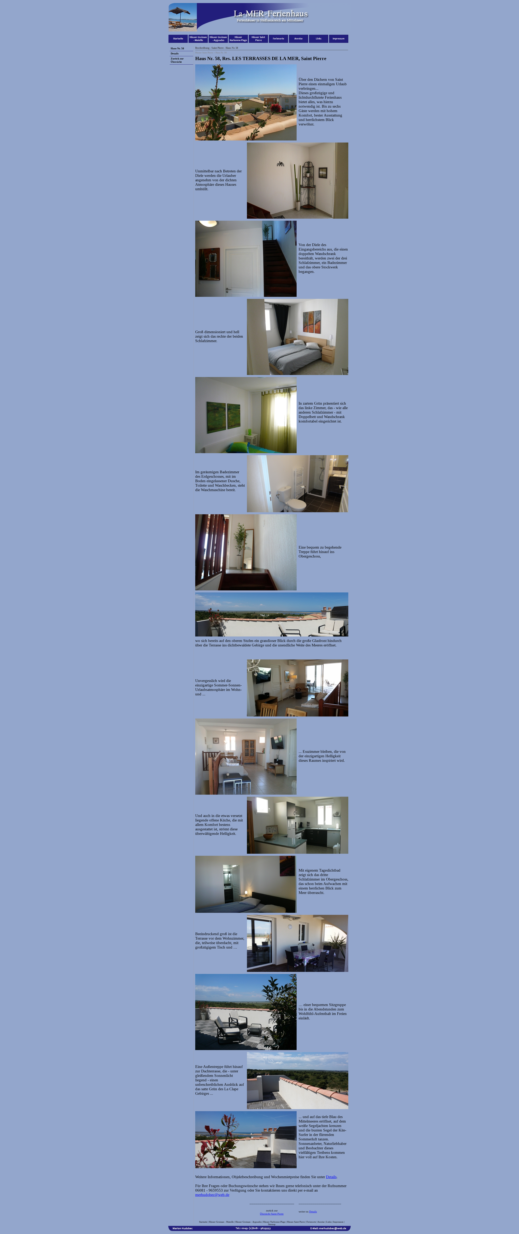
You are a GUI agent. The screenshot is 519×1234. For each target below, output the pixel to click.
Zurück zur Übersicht (177, 60)
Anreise (321, 1222)
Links (328, 1222)
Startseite (203, 1222)
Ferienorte (311, 1222)
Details (331, 1177)
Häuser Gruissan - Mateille (221, 1222)
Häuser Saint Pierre (296, 1222)
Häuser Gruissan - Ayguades (248, 1222)
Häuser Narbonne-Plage (274, 1222)
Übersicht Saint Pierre (272, 1213)
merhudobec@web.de (212, 1195)
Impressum (338, 1222)
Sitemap (272, 1224)
